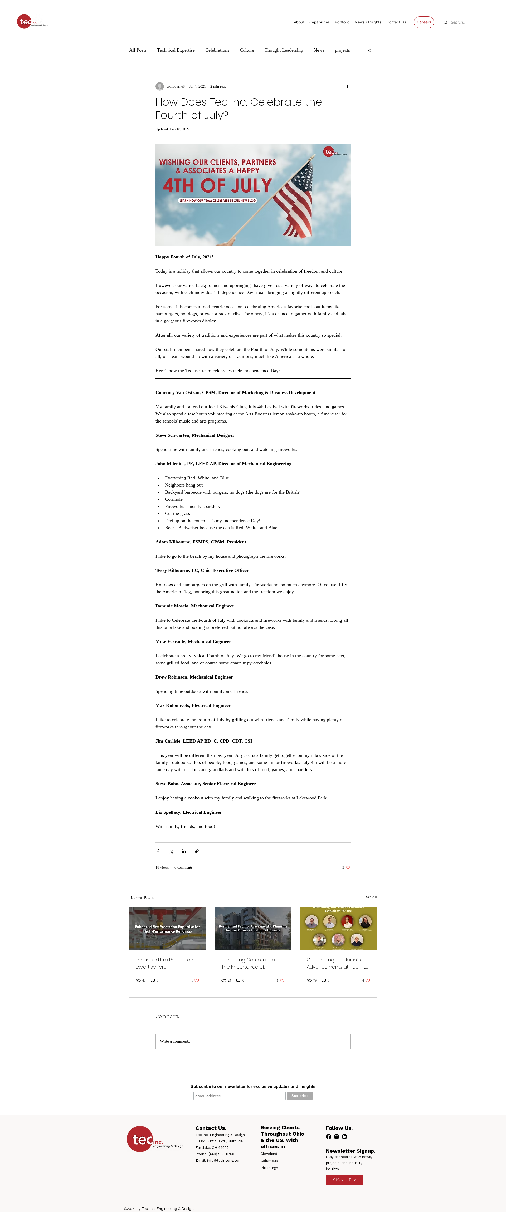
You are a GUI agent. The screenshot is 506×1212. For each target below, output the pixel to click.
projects (342, 50)
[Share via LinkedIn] (183, 851)
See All (371, 897)
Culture (247, 50)
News (319, 50)
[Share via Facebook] (157, 851)
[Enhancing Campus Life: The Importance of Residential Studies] (253, 928)
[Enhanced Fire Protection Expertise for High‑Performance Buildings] (167, 928)
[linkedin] (344, 1136)
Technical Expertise (176, 50)
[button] (370, 50)
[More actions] (347, 86)
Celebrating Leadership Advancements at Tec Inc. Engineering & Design (337, 963)
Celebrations (217, 50)
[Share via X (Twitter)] (170, 851)
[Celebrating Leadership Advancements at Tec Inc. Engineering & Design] (338, 928)
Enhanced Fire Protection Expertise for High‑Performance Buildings (167, 963)
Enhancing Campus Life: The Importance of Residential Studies (248, 963)
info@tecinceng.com (224, 1160)
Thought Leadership (284, 50)
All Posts (138, 50)
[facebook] (328, 1136)
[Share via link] (196, 851)
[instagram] (336, 1136)
